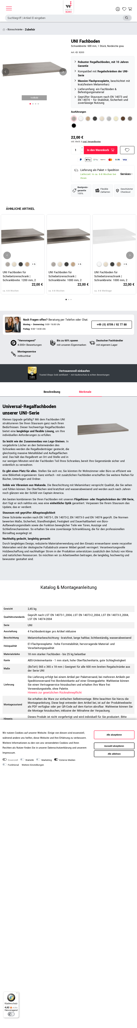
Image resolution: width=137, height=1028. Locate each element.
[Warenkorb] (130, 9)
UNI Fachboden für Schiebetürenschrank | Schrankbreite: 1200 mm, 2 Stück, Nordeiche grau (19, 276)
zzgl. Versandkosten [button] (92, 141)
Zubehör (30, 29)
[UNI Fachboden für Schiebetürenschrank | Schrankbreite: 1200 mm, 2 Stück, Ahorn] (14, 264)
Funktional (13, 765)
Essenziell (13, 760)
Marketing (46, 760)
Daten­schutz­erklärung (60, 748)
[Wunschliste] (124, 9)
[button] (30, 103)
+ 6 (33, 264)
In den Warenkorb (98, 150)
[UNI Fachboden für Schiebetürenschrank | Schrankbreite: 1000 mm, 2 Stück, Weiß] (99, 264)
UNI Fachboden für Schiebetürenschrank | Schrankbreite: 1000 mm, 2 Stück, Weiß (110, 276)
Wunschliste (127, 150)
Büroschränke (15, 29)
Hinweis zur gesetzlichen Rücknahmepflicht (55, 692)
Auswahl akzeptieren (114, 746)
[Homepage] (68, 6)
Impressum (9, 753)
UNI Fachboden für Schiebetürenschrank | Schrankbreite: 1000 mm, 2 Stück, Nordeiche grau (65, 276)
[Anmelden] (118, 9)
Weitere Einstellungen (33, 765)
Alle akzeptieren (114, 734)
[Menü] (17, 994)
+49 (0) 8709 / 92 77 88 (112, 324)
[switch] (11, 1014)
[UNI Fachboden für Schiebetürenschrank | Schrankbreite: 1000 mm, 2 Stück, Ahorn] (60, 264)
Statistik (29, 760)
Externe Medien (67, 760)
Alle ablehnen (114, 753)
